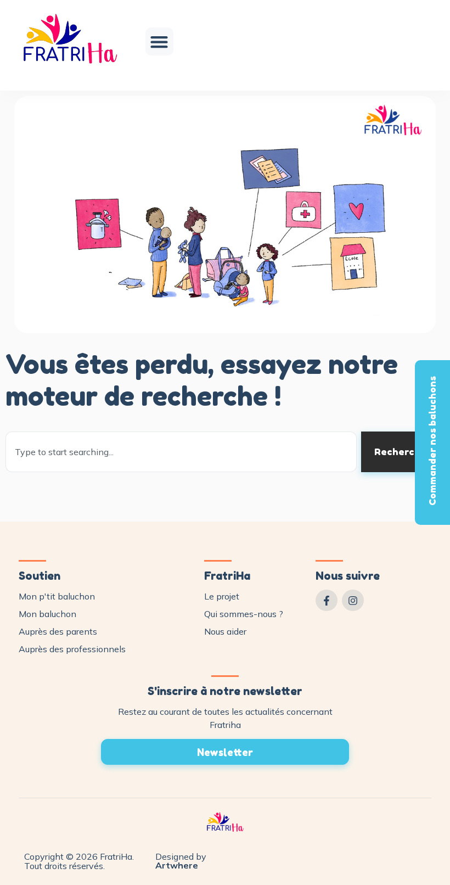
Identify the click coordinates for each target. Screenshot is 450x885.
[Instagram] (353, 601)
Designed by (180, 861)
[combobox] (181, 452)
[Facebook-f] (327, 601)
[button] (159, 41)
